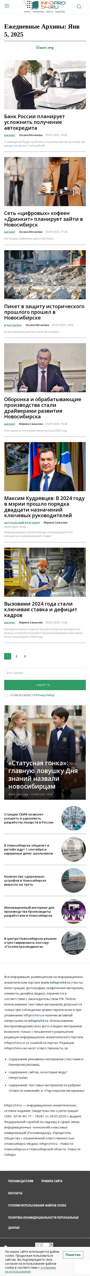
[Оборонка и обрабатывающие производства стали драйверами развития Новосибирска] (45, 367)
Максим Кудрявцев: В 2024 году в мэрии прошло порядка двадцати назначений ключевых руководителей (44, 507)
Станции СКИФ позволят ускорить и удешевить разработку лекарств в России (28, 818)
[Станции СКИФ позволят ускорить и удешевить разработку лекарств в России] (73, 818)
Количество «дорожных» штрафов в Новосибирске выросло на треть (25, 880)
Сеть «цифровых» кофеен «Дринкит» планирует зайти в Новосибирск (43, 218)
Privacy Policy (45, 695)
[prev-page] (71, 712)
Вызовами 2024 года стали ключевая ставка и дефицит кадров (40, 609)
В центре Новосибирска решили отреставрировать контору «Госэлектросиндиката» (30, 942)
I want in (43, 685)
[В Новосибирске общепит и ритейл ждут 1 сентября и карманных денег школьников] (73, 849)
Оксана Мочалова (30, 135)
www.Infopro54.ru (55, 982)
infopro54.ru (38, 1020)
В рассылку (13, 325)
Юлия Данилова (18, 794)
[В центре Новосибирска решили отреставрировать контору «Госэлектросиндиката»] (73, 942)
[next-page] (33, 656)
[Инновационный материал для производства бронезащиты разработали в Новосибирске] (73, 911)
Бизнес (9, 135)
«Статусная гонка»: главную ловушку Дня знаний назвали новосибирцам (43, 774)
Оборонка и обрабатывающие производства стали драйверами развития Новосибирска (42, 408)
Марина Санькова (31, 424)
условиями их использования (30, 1269)
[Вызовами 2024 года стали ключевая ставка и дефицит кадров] (45, 572)
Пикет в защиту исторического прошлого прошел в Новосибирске (44, 312)
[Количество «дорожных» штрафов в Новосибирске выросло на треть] (73, 880)
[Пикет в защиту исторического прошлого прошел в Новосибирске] (45, 274)
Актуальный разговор (22, 523)
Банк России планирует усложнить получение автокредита (34, 122)
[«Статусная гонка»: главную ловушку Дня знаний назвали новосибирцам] (45, 752)
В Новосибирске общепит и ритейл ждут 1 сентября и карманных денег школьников (28, 849)
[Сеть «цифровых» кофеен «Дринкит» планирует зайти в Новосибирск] (45, 181)
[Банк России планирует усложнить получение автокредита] (45, 84)
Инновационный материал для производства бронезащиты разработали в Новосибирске (29, 911)
